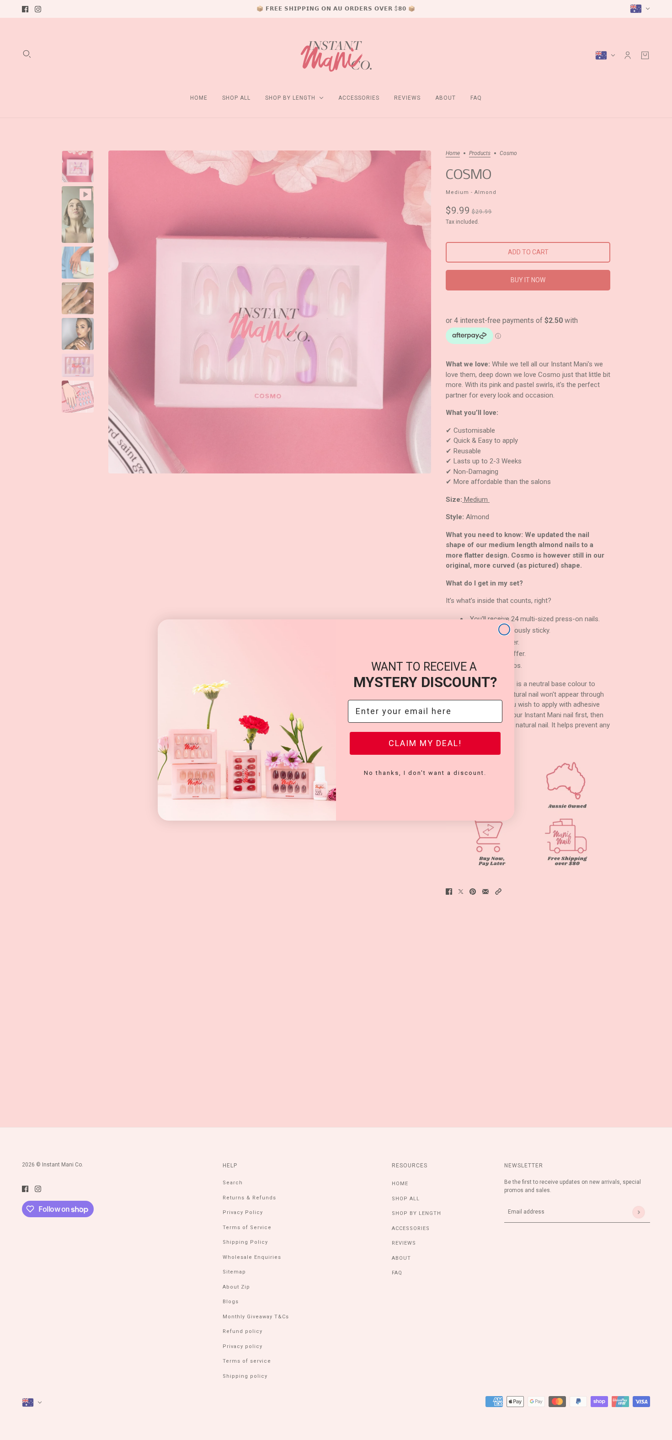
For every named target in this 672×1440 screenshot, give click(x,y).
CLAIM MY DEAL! (425, 743)
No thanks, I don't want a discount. (425, 772)
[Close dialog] (504, 629)
